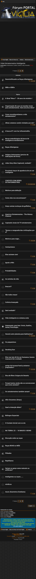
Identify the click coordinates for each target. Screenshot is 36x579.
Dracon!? (8, 286)
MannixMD (22, 533)
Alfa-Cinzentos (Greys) (13, 400)
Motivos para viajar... (12, 239)
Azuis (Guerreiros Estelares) (15, 492)
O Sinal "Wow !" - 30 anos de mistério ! (18, 98)
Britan (31, 65)
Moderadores (10, 65)
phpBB (13, 536)
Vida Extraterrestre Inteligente (12, 63)
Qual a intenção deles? (13, 407)
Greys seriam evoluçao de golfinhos (18, 206)
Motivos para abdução (13, 190)
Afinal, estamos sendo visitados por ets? (19, 123)
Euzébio (15, 65)
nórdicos (8, 484)
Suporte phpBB (21, 537)
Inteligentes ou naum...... (14, 477)
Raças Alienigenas (11, 147)
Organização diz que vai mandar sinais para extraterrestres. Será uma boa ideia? (19, 107)
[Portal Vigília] (18, 12)
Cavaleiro (20, 65)
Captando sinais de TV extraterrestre (18, 223)
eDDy (23, 65)
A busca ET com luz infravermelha (17, 131)
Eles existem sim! (11, 254)
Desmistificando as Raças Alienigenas (19, 79)
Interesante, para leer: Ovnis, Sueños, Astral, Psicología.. (18, 326)
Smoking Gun (10, 350)
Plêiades (8, 453)
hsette (1, 66)
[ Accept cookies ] (18, 526)
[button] (23, 71)
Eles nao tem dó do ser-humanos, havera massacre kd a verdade (19, 358)
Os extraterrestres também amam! (17, 391)
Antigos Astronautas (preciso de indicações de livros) (16, 155)
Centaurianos (10, 247)
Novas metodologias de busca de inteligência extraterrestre (17, 139)
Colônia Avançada (11, 302)
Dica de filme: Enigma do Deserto (17, 375)
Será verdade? (10, 310)
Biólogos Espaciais (12, 415)
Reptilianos (9, 461)
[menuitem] (2, 2)
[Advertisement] (18, 39)
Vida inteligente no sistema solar (17, 318)
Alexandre (27, 65)
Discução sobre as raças (14, 438)
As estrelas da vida (12, 279)
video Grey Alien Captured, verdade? (18, 163)
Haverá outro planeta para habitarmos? (19, 334)
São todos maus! (11, 295)
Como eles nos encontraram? (15, 198)
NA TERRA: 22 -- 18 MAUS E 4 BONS (18, 430)
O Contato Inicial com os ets (15, 423)
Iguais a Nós (9, 263)
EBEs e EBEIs (10, 87)
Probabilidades (10, 271)
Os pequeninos (10, 342)
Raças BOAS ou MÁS (12, 446)
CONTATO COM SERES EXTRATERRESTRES (13, 181)
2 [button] (20, 71)
